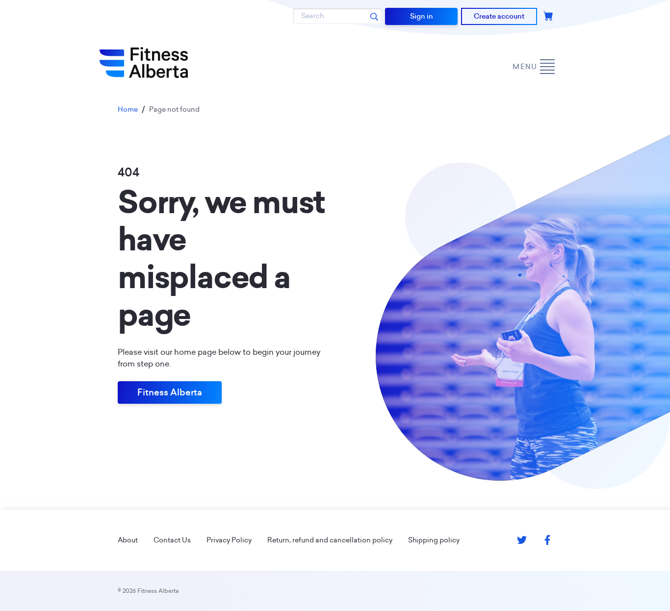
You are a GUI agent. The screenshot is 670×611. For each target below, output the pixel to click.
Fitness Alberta (169, 392)
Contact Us (172, 540)
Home (128, 109)
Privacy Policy (229, 540)
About (128, 540)
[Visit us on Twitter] (522, 540)
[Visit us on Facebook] (547, 540)
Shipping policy (434, 540)
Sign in (421, 16)
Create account (499, 16)
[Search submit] (374, 16)
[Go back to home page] (144, 63)
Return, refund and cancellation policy (329, 540)
